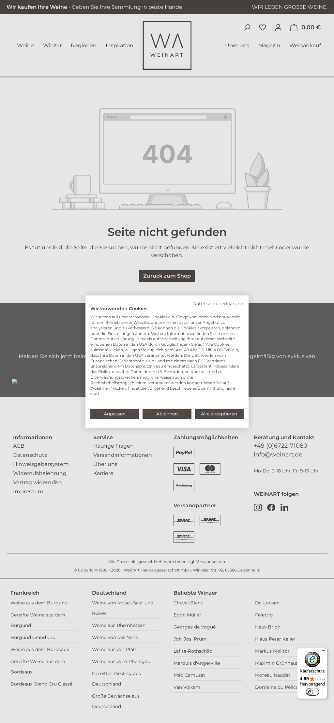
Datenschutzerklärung (218, 303)
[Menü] (323, 652)
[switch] (312, 692)
